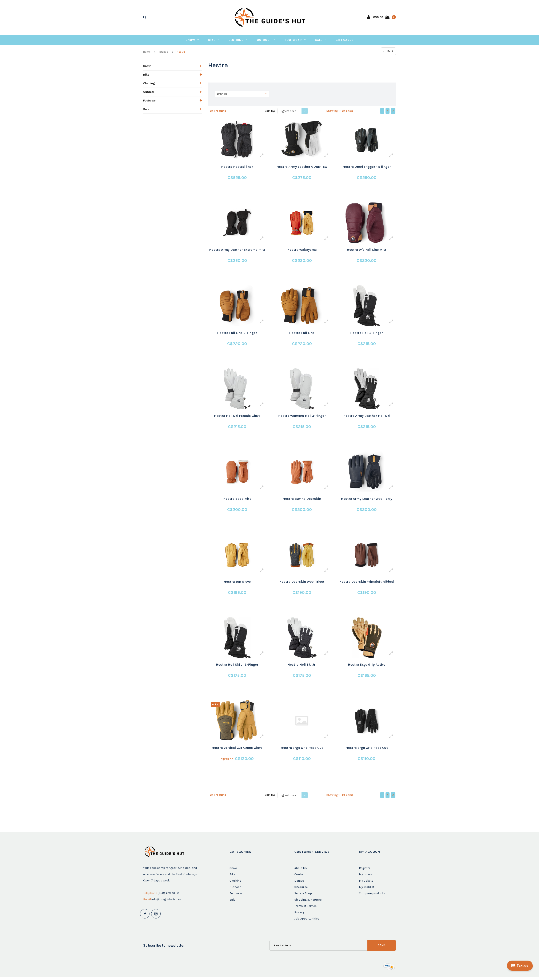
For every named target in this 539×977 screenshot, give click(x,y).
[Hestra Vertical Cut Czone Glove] (237, 720)
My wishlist (366, 887)
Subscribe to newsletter (164, 945)
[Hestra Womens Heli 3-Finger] (302, 388)
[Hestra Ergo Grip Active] (366, 637)
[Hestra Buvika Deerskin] (302, 471)
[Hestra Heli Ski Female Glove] (237, 388)
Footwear (293, 40)
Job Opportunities (306, 918)
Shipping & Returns (308, 899)
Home (147, 51)
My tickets (366, 880)
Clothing (236, 40)
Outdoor (264, 40)
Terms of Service (305, 906)
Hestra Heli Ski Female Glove (237, 416)
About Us (300, 868)
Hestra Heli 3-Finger (366, 333)
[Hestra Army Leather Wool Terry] (366, 471)
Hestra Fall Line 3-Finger (237, 333)
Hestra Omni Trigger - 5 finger (367, 167)
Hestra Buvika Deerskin (302, 499)
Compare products (372, 893)
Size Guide (301, 887)
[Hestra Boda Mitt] (237, 471)
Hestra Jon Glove (237, 582)
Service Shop (303, 893)
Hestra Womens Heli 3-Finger (302, 416)
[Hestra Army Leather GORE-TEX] (302, 139)
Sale (319, 40)
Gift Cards (345, 40)
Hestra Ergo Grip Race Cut (302, 748)
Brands (163, 51)
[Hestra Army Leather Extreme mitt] (237, 222)
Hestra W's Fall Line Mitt (366, 250)
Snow (190, 40)
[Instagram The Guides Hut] (156, 913)
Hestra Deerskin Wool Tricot (301, 582)
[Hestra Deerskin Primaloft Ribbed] (366, 554)
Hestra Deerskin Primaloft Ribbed (366, 582)
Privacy (299, 912)
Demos (299, 880)
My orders (366, 874)
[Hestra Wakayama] (302, 222)
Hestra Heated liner (237, 167)
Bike (211, 40)
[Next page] (388, 111)
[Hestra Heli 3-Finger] (366, 305)
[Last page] (393, 111)
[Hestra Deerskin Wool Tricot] (302, 554)
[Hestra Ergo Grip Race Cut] (302, 720)
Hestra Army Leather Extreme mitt (237, 250)
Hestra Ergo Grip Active (367, 664)
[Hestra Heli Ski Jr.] (302, 637)
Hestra (181, 51)
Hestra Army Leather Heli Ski (366, 416)
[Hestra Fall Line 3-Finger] (237, 305)
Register (364, 868)
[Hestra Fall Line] (302, 305)
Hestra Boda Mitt (237, 499)
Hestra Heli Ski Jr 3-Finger (237, 664)
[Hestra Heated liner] (237, 139)
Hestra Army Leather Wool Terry (366, 499)
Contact (300, 874)
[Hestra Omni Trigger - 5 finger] (366, 139)
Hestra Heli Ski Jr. (301, 664)
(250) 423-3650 (168, 893)
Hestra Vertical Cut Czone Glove (237, 748)
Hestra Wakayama (302, 250)
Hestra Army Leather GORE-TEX (301, 167)
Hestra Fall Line (302, 333)
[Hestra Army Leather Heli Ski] (366, 388)
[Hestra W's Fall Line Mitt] (366, 222)
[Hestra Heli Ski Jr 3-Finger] (237, 637)
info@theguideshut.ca (166, 899)
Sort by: (270, 110)
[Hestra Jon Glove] (237, 554)
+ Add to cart (234, 193)
